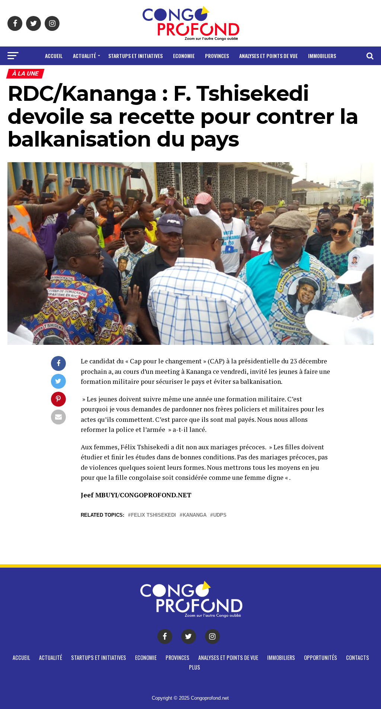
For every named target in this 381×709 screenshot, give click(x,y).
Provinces (217, 56)
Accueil (54, 56)
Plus (228, 75)
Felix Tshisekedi (153, 515)
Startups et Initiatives (135, 56)
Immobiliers (322, 56)
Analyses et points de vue (268, 56)
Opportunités (161, 75)
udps (220, 515)
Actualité (84, 56)
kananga (194, 515)
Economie (184, 56)
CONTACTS (201, 75)
